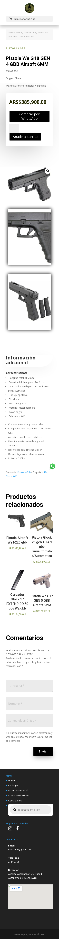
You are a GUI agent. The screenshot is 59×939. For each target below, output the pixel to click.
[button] (48, 171)
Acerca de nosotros (18, 795)
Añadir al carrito (25, 136)
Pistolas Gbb (30, 32)
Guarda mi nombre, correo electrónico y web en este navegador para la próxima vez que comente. (29, 736)
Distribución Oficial (18, 790)
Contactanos (15, 800)
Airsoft (18, 32)
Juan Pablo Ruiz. (37, 934)
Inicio (11, 32)
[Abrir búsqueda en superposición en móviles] (30, 810)
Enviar (43, 751)
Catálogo (13, 785)
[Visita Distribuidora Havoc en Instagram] (10, 829)
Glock (9, 476)
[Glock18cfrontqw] (29, 329)
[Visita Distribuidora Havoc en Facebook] (17, 829)
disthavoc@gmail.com (19, 849)
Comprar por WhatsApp (29, 116)
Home (11, 780)
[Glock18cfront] (29, 263)
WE (15, 476)
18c (46, 472)
